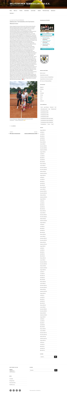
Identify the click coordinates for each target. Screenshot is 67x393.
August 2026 (42, 130)
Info (55, 107)
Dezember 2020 (43, 261)
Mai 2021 (41, 252)
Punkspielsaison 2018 (44, 110)
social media (33, 10)
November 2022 (43, 216)
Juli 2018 (41, 318)
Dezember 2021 (43, 238)
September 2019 (43, 291)
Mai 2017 (41, 346)
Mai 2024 (41, 181)
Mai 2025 (41, 157)
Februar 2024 (42, 187)
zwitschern (42, 100)
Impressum (12, 13)
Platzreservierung (46, 10)
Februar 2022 (42, 234)
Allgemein (41, 87)
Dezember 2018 (43, 309)
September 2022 (43, 220)
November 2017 (43, 334)
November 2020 (43, 263)
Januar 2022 (42, 236)
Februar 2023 (42, 210)
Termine (21, 10)
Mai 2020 (41, 275)
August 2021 (42, 246)
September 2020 (43, 267)
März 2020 (42, 279)
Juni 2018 (41, 320)
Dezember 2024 (43, 167)
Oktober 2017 (42, 336)
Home (11, 10)
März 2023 (42, 208)
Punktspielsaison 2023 (44, 116)
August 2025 (42, 151)
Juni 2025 (41, 155)
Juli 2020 (41, 271)
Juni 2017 (41, 344)
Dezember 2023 (43, 191)
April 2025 (42, 159)
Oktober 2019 (42, 289)
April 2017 (42, 348)
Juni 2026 (41, 134)
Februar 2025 (42, 163)
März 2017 (42, 350)
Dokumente (53, 10)
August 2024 (42, 175)
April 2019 (42, 301)
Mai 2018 (41, 322)
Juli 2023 (41, 200)
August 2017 (42, 340)
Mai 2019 (41, 299)
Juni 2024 (41, 179)
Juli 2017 (41, 342)
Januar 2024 (42, 189)
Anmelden (11, 378)
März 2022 (42, 232)
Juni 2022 (41, 226)
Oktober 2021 (42, 242)
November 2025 (43, 147)
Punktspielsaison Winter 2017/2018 (47, 118)
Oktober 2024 (42, 171)
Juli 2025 (41, 153)
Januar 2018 (42, 330)
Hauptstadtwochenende (44, 75)
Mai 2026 (41, 136)
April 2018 (42, 324)
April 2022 (42, 230)
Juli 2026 (41, 132)
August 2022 (42, 222)
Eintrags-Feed (12, 380)
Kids (41, 91)
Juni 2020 (41, 273)
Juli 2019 (41, 295)
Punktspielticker (43, 124)
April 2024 (42, 183)
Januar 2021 (42, 259)
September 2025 (43, 149)
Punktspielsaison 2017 (44, 112)
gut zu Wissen (46, 107)
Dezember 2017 (43, 332)
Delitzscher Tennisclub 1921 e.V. (30, 4)
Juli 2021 (41, 248)
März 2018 (42, 326)
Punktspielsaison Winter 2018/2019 (47, 120)
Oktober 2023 (42, 195)
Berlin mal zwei (42, 73)
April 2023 (42, 206)
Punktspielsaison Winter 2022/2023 (47, 122)
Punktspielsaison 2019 (44, 114)
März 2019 (42, 303)
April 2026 (42, 138)
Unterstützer (26, 10)
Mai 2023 (41, 204)
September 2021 (43, 244)
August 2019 (42, 293)
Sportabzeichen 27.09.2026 (45, 20)
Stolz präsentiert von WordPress (35, 390)
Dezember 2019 (43, 285)
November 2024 (43, 169)
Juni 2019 (41, 297)
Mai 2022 (41, 228)
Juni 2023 (41, 202)
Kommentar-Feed (12, 382)
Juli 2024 (41, 177)
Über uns (15, 10)
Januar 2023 (42, 212)
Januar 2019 (42, 307)
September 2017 (43, 338)
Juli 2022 (41, 224)
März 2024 (42, 185)
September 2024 (43, 173)
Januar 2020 (42, 283)
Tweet (52, 124)
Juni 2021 (41, 250)
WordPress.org (12, 384)
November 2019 (43, 287)
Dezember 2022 (43, 214)
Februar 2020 (42, 281)
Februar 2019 (42, 305)
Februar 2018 (42, 328)
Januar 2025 (42, 165)
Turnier (49, 124)
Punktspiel (42, 93)
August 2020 (42, 269)
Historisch (51, 107)
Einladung (41, 89)
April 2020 (42, 277)
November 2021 (43, 240)
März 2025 (42, 161)
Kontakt (39, 10)
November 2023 (43, 193)
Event (42, 107)
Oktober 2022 (42, 218)
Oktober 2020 (42, 265)
